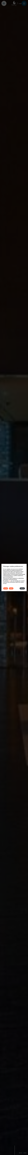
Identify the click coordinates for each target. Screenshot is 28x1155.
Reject (11, 588)
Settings (22, 588)
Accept (5, 588)
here (9, 581)
